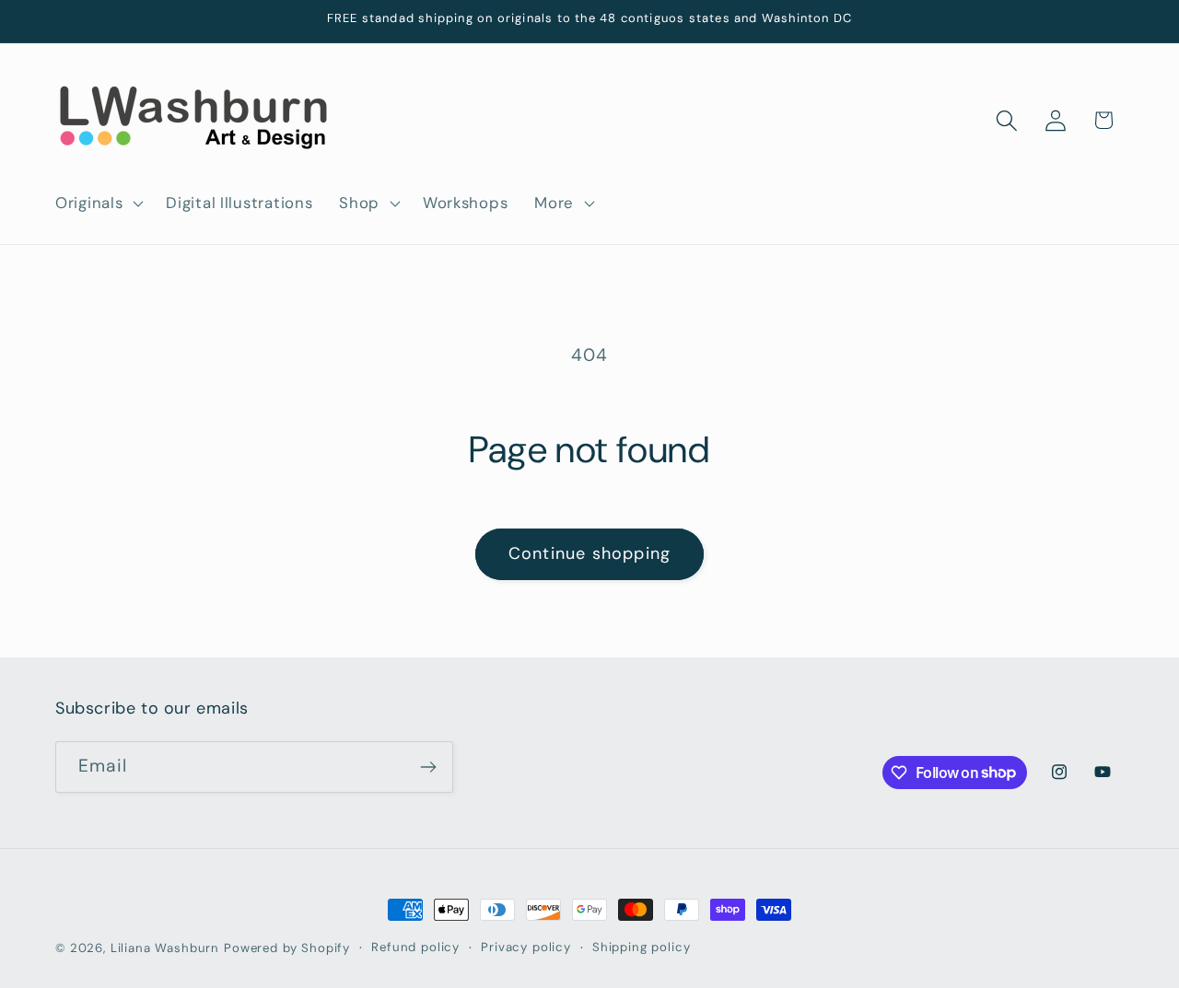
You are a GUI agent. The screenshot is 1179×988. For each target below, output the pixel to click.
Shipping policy (641, 947)
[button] (97, 203)
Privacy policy (526, 947)
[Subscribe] (427, 767)
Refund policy (415, 947)
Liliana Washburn (165, 948)
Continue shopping (589, 553)
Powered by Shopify (287, 948)
